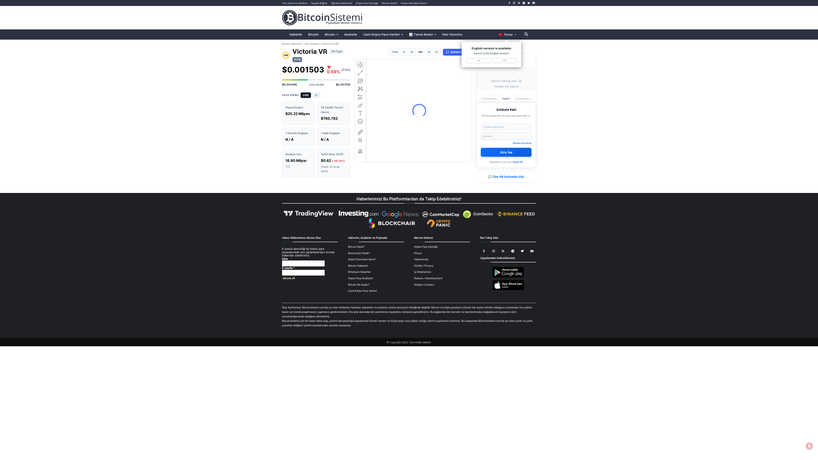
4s (411, 51)
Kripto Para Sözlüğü (426, 246)
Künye (418, 253)
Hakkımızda (421, 259)
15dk (395, 51)
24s (420, 51)
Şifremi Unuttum (522, 143)
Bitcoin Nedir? (356, 246)
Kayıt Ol (518, 162)
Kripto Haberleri (292, 44)
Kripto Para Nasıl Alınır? (362, 259)
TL (316, 95)
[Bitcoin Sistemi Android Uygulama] (508, 277)
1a (436, 51)
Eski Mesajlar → (524, 98)
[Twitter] (528, 3)
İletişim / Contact (424, 284)
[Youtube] (533, 3)
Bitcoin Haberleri (358, 265)
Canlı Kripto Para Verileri (362, 290)
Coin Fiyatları (311, 44)
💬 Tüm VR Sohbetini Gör (506, 176)
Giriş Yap (506, 152)
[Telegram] (523, 3)
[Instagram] (514, 3)
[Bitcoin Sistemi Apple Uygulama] (508, 290)
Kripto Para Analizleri (360, 278)
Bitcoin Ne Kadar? (358, 284)
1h (429, 51)
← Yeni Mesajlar (489, 98)
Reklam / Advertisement (428, 278)
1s (404, 51)
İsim (285, 258)
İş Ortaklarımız (422, 271)
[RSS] (519, 3)
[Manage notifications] (809, 446)
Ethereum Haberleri (359, 271)
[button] (526, 34)
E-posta (288, 268)
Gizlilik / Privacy (423, 265)
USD (306, 95)
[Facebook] (509, 3)
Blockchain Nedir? (359, 253)
